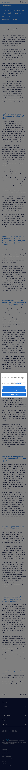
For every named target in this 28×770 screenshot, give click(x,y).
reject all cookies (14, 390)
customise (14, 387)
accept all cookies (14, 394)
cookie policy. (18, 383)
